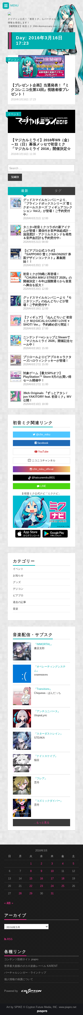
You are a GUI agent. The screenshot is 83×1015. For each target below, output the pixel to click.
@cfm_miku (42, 434)
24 (52, 886)
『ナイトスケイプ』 (46, 756)
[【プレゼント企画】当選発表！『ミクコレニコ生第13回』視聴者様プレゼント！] (41, 66)
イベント (13, 114)
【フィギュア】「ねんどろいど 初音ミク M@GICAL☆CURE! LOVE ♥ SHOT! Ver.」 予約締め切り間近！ (47, 321)
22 (30, 886)
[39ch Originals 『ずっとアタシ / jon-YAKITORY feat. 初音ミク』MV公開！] (16, 396)
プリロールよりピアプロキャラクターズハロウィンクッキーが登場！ (47, 358)
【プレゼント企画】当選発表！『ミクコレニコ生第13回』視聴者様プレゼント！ (40, 89)
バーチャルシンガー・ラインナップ (25, 972)
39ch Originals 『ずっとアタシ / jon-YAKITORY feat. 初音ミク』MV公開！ (47, 396)
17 (52, 878)
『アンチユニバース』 (47, 711)
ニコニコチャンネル (43, 460)
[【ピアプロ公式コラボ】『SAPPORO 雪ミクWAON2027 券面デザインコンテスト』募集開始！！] (16, 254)
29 (30, 893)
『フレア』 (40, 778)
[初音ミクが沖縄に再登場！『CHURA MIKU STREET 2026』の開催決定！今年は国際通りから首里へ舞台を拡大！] (16, 277)
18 (62, 878)
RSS (9, 939)
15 (30, 878)
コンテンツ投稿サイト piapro (21, 959)
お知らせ (18, 575)
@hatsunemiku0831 (43, 477)
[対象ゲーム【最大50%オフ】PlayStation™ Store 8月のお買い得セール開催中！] (16, 376)
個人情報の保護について (18, 979)
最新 (24, 190)
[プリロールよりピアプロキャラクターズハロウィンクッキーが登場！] (16, 360)
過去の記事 (19, 602)
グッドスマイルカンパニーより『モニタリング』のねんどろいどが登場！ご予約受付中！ (47, 301)
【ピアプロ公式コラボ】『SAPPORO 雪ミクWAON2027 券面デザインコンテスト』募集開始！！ (47, 256)
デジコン (13, 59)
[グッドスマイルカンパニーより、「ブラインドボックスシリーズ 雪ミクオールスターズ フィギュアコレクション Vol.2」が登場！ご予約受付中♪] (16, 203)
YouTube (42, 451)
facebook (42, 443)
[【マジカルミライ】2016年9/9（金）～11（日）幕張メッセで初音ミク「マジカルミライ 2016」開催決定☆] (41, 121)
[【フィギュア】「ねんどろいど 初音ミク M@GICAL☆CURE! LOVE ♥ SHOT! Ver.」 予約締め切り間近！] (16, 321)
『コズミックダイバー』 (48, 800)
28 (20, 893)
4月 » (10, 903)
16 (41, 878)
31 (52, 893)
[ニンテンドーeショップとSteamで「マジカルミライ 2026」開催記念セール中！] (16, 340)
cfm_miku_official (42, 469)
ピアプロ (18, 595)
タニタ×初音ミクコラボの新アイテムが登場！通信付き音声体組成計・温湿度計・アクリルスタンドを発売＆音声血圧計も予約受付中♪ (47, 232)
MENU (14, 5)
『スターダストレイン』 (48, 733)
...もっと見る (41, 822)
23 (41, 886)
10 (52, 871)
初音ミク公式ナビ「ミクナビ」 (42, 493)
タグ (58, 190)
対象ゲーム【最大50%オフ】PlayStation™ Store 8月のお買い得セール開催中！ (47, 376)
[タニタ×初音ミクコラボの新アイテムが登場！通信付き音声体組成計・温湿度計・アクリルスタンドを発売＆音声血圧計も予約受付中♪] (16, 230)
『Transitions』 (43, 689)
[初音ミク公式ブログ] (28, 13)
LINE (42, 486)
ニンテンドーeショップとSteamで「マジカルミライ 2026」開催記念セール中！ (48, 340)
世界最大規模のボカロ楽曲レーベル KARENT (31, 966)
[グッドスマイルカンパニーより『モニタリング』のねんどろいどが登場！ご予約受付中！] (16, 301)
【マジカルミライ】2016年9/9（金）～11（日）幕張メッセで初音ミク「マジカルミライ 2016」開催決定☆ (41, 144)
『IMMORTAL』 (43, 644)
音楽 (15, 608)
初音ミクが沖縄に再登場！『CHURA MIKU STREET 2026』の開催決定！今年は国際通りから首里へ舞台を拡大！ (47, 279)
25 (62, 886)
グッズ (17, 582)
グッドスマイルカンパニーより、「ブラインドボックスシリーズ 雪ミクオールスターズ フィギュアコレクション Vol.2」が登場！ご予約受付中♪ (47, 207)
